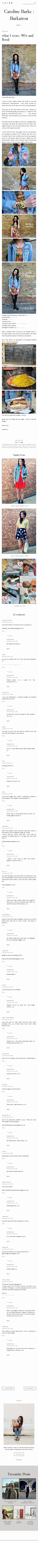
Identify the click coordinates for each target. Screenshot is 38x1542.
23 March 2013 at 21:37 (7, 916)
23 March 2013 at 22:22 (7, 987)
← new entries (8, 1388)
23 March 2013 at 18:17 (7, 763)
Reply (3, 631)
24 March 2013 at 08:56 (7, 1055)
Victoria (4, 1084)
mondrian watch (16, 445)
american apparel (21, 323)
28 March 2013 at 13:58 (12, 811)
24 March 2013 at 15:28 (7, 1184)
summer (16, 447)
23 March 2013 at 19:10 (7, 828)
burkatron (10, 639)
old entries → (30, 1388)
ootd (23, 445)
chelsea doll (20, 327)
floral (34, 444)
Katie (3, 761)
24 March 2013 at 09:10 (7, 1086)
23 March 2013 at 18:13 (7, 728)
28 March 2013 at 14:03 (12, 1168)
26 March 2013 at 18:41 (7, 1281)
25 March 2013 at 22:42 (7, 1249)
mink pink (9, 445)
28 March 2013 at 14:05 (12, 1307)
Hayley (4, 985)
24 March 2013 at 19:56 (7, 1218)
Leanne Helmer (7, 620)
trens (20, 447)
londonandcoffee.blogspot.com (11, 664)
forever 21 (14, 317)
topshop (10, 319)
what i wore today (31, 447)
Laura (4, 1151)
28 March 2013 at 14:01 (12, 1038)
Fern (3, 792)
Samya (4, 727)
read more (19, 1454)
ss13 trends (10, 447)
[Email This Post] (22, 442)
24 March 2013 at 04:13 (7, 1019)
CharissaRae (6, 914)
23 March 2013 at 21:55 (7, 952)
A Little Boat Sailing (8, 1295)
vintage (24, 447)
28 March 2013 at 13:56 (12, 641)
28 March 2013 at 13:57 (12, 746)
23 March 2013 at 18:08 (7, 694)
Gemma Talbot (6, 1182)
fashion (20, 444)
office (13, 321)
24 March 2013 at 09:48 (7, 1153)
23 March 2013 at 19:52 (7, 873)
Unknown (5, 826)
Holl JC (4, 871)
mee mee (25, 113)
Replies (10, 635)
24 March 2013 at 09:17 (7, 1117)
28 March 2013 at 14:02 (12, 1071)
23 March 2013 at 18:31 (7, 793)
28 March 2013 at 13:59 (12, 897)
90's (7, 444)
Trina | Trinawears (8, 1017)
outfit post (27, 445)
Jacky (3, 654)
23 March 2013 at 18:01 (7, 622)
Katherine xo (6, 1115)
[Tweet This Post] (16, 442)
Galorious (5, 692)
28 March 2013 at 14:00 (12, 971)
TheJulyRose (6, 1280)
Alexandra (5, 1053)
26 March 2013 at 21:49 (7, 1328)
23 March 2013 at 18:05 (7, 656)
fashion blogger (27, 444)
